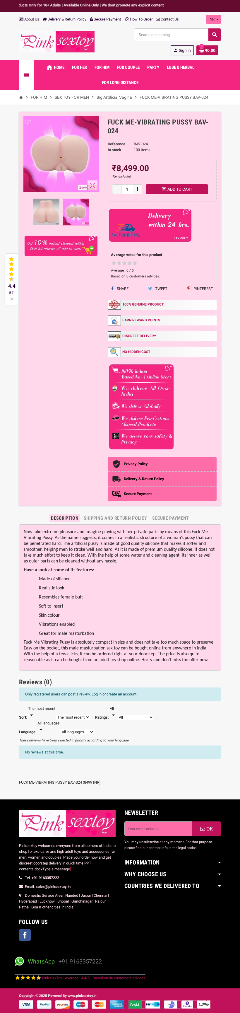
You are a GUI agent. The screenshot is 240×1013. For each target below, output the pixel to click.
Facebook (25, 935)
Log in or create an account (114, 694)
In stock (114, 150)
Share (122, 288)
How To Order (140, 19)
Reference (116, 144)
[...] (72, 869)
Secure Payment (107, 19)
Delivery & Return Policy (66, 19)
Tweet (160, 288)
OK (209, 829)
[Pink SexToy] (57, 41)
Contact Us (169, 19)
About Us (31, 19)
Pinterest (203, 288)
